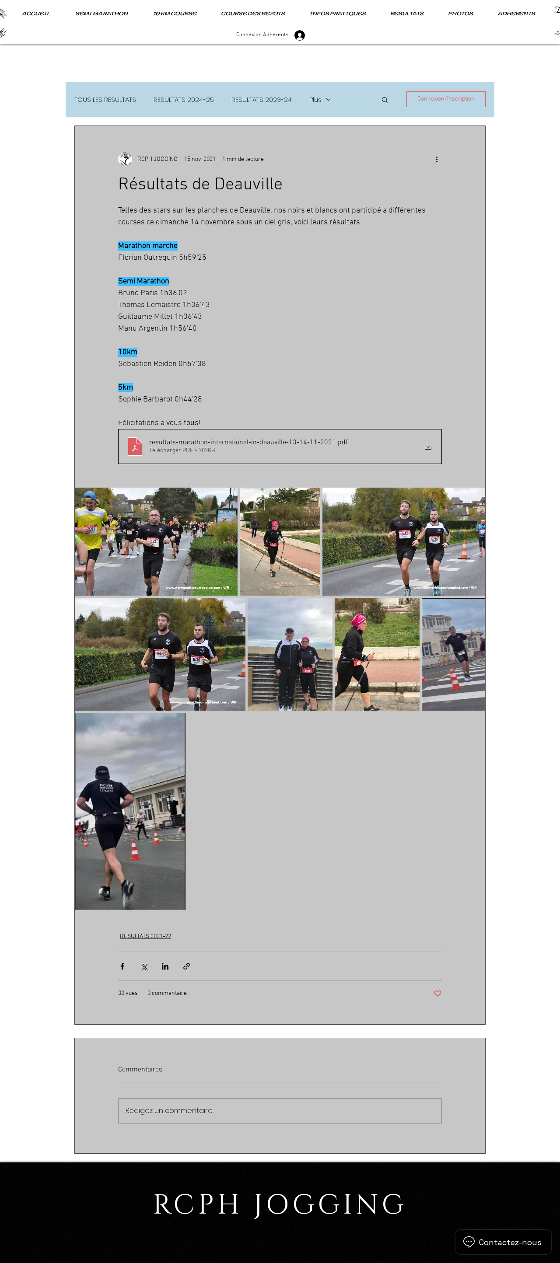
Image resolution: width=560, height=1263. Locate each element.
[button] (385, 99)
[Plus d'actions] (436, 159)
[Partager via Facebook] (122, 966)
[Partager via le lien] (186, 966)
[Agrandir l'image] (156, 542)
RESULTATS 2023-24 (261, 99)
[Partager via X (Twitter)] (144, 966)
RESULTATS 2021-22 (145, 936)
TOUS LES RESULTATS (105, 99)
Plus (315, 99)
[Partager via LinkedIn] (165, 966)
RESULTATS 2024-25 (184, 99)
